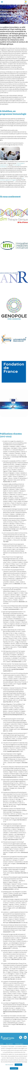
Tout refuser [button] (18, 1064)
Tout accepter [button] (14, 1068)
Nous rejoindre (9, 1044)
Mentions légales (19, 1044)
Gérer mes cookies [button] (9, 1064)
